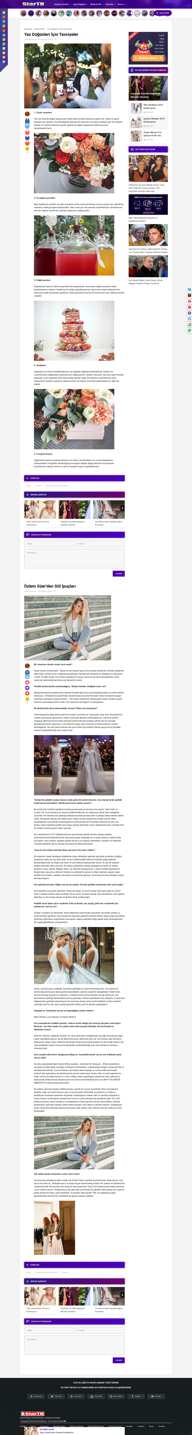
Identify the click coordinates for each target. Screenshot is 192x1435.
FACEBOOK (37, 1396)
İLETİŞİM (158, 1396)
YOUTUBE (98, 1396)
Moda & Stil (95, 4)
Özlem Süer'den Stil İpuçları (46, 1272)
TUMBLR (137, 1396)
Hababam (44, 1426)
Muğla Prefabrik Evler (96, 1426)
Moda (38, 486)
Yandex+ (141, 1426)
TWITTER (58, 1396)
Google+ (129, 1426)
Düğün (28, 486)
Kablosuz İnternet (76, 1426)
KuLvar (33, 1426)
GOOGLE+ (78, 1396)
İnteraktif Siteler (59, 1426)
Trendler (65, 1272)
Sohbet (23, 1426)
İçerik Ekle (164, 13)
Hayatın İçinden (61, 4)
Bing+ (151, 1426)
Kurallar (162, 1426)
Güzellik (109, 4)
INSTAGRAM (117, 1396)
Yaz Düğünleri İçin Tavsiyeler (57, 486)
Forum (121, 4)
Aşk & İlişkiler (79, 4)
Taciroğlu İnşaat (114, 1426)
